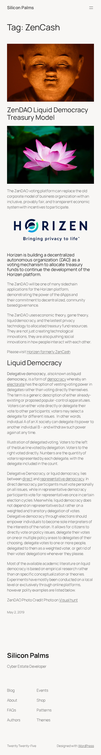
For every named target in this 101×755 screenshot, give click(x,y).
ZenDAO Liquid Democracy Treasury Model (47, 113)
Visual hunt (68, 600)
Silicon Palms (20, 7)
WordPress (86, 745)
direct (27, 478)
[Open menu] (91, 8)
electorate (16, 384)
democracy (56, 379)
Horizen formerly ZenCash (48, 351)
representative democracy (62, 478)
